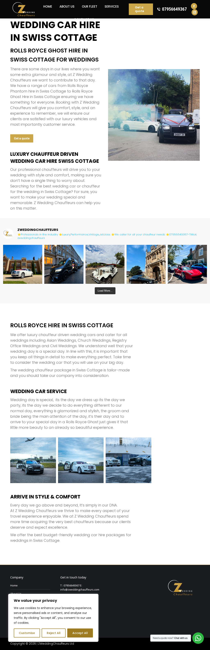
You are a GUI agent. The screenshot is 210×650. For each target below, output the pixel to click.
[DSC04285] (128, 460)
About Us (16, 593)
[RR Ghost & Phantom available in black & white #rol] (146, 264)
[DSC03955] (33, 460)
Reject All (53, 633)
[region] (53, 618)
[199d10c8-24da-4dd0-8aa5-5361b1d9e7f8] (81, 460)
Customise (27, 633)
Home (14, 585)
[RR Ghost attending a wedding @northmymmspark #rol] (22, 264)
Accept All (80, 633)
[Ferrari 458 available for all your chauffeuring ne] (187, 264)
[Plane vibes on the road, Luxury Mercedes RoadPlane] (63, 264)
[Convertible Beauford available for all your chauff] (105, 264)
